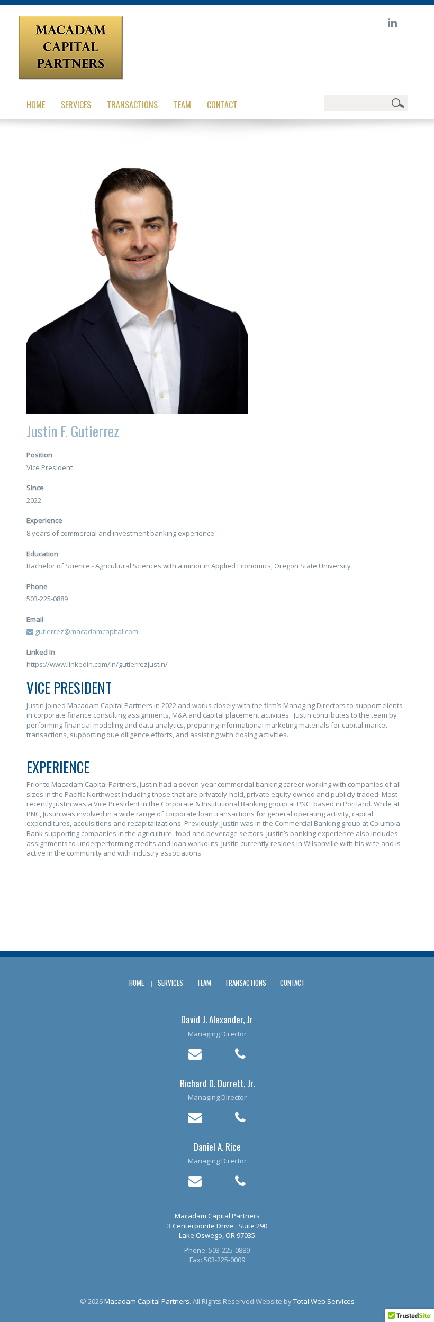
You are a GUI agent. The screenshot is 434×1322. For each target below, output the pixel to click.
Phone (37, 586)
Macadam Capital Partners (146, 1301)
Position (39, 455)
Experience (44, 520)
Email (34, 619)
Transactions (132, 104)
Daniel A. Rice (217, 1146)
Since (35, 487)
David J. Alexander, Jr (217, 1019)
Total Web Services (324, 1301)
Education (42, 553)
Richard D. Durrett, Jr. (217, 1083)
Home (35, 104)
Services (76, 104)
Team (182, 104)
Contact (222, 104)
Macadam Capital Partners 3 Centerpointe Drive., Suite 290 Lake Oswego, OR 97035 (217, 1225)
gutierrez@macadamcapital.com (85, 631)
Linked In (40, 652)
